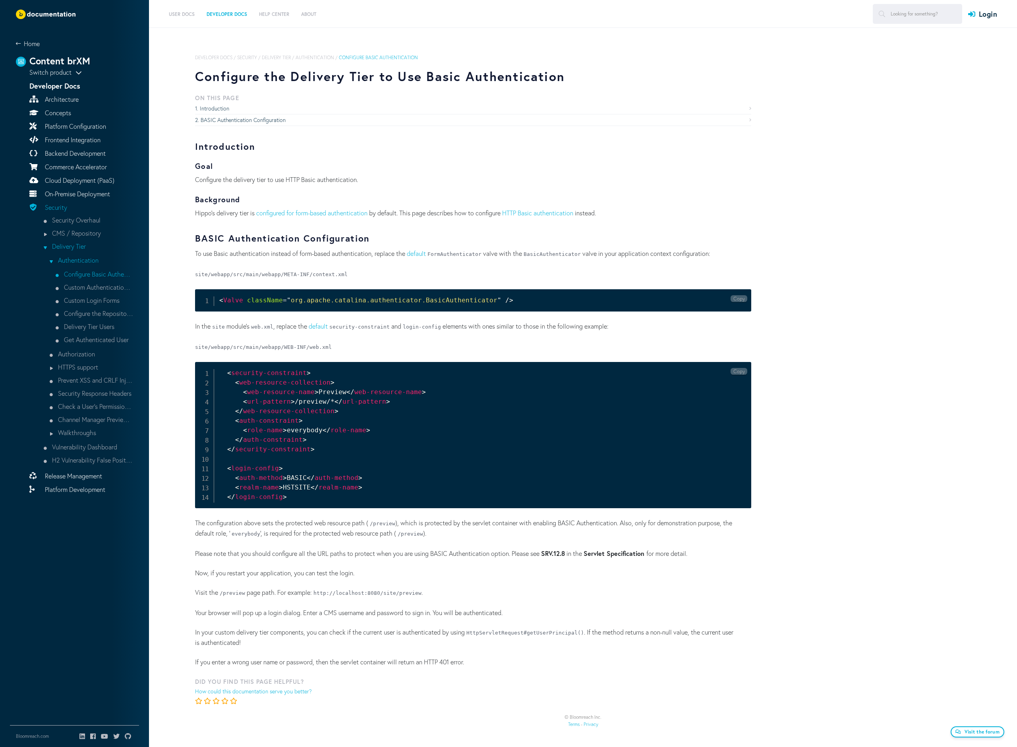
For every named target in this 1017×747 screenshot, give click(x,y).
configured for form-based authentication (311, 213)
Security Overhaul (75, 220)
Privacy (591, 724)
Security (55, 207)
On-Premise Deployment (76, 194)
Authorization (75, 354)
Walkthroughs (76, 432)
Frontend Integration (72, 139)
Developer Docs (213, 57)
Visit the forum (982, 732)
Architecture (61, 99)
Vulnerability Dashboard (83, 447)
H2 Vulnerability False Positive (91, 460)
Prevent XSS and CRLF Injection (94, 380)
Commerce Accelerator (75, 167)
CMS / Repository (75, 233)
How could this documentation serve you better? (253, 691)
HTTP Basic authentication (537, 213)
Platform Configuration (74, 126)
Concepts (57, 112)
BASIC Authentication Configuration (243, 120)
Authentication (77, 260)
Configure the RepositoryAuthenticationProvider (97, 313)
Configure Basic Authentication (97, 274)
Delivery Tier (68, 246)
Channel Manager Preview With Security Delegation (94, 419)
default (416, 253)
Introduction (214, 108)
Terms (574, 724)
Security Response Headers (93, 393)
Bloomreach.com (32, 736)
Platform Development (74, 489)
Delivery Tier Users (88, 326)
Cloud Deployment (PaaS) (78, 180)
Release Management (72, 476)
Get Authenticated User (95, 339)
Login (988, 14)
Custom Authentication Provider (97, 287)
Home (32, 43)
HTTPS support (77, 367)
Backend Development (74, 153)
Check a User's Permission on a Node (94, 406)
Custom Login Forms (91, 300)
